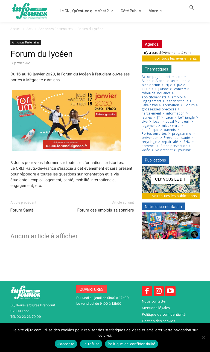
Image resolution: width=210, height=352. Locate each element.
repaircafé (170, 141)
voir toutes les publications (174, 195)
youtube (184, 150)
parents (170, 129)
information (175, 113)
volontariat (164, 150)
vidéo (146, 150)
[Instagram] (159, 291)
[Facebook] (147, 291)
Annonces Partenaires (55, 29)
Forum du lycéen (41, 54)
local (156, 121)
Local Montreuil (177, 121)
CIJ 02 (146, 89)
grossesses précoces (159, 109)
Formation (171, 105)
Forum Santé (22, 210)
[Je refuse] (203, 337)
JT (158, 117)
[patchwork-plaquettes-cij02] (171, 225)
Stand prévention (174, 146)
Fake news (150, 105)
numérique (150, 129)
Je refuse (91, 344)
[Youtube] (170, 291)
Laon (169, 117)
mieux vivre (170, 125)
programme (181, 133)
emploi (177, 97)
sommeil (148, 146)
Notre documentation (163, 206)
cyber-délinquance (156, 93)
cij (167, 85)
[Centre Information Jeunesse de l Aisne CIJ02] (29, 10)
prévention (150, 137)
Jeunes (147, 117)
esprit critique (177, 101)
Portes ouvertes (154, 133)
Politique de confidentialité (131, 344)
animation (178, 81)
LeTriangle (186, 117)
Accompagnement (156, 76)
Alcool (160, 81)
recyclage (149, 141)
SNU (186, 141)
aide (179, 76)
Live (145, 121)
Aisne (146, 81)
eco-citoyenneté (154, 97)
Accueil (15, 29)
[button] (192, 8)
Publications (155, 160)
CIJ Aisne (162, 89)
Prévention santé (177, 137)
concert (180, 89)
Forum (190, 105)
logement (149, 125)
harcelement (151, 113)
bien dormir (151, 85)
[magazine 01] (171, 179)
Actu (30, 29)
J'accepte (65, 344)
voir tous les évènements (176, 58)
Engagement (151, 101)
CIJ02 (178, 85)
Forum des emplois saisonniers (105, 210)
